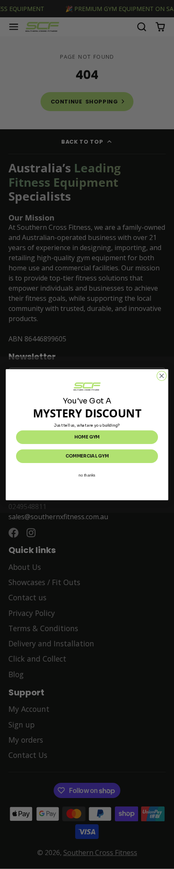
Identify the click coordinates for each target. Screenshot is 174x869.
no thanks (87, 475)
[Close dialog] (161, 376)
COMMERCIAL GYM (87, 456)
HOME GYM (86, 437)
